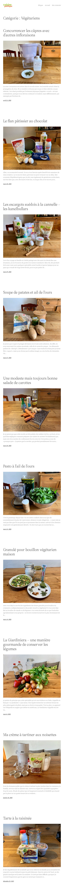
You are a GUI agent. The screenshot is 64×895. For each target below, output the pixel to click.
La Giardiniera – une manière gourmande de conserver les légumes (26, 644)
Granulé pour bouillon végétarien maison (29, 551)
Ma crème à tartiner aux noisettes (29, 734)
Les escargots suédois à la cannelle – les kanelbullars (31, 206)
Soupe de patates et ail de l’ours (27, 292)
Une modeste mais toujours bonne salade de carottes (30, 380)
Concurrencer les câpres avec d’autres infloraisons (26, 32)
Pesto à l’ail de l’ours (18, 466)
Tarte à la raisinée (17, 818)
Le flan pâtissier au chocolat (25, 121)
